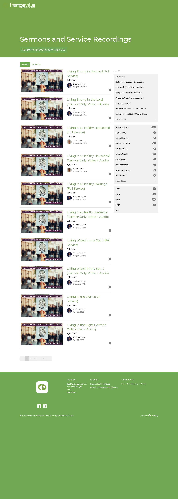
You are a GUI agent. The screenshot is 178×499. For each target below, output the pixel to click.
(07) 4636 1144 (103, 384)
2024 (135, 200)
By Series (36, 64)
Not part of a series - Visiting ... (129, 93)
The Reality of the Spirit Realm (130, 87)
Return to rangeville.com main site (43, 49)
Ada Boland (135, 176)
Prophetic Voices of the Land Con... (131, 109)
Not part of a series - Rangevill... (130, 82)
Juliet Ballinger (135, 170)
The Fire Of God (123, 103)
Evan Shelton (135, 149)
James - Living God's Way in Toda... (131, 114)
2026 (135, 189)
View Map (71, 392)
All (117, 210)
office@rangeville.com (107, 387)
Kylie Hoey (135, 133)
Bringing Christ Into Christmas (130, 98)
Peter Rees (135, 159)
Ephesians (120, 76)
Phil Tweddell (135, 165)
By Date (25, 64)
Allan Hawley (135, 138)
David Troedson (135, 143)
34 (44, 358)
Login (71, 415)
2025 (135, 194)
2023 (135, 205)
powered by (148, 417)
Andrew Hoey (135, 127)
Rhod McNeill (135, 154)
